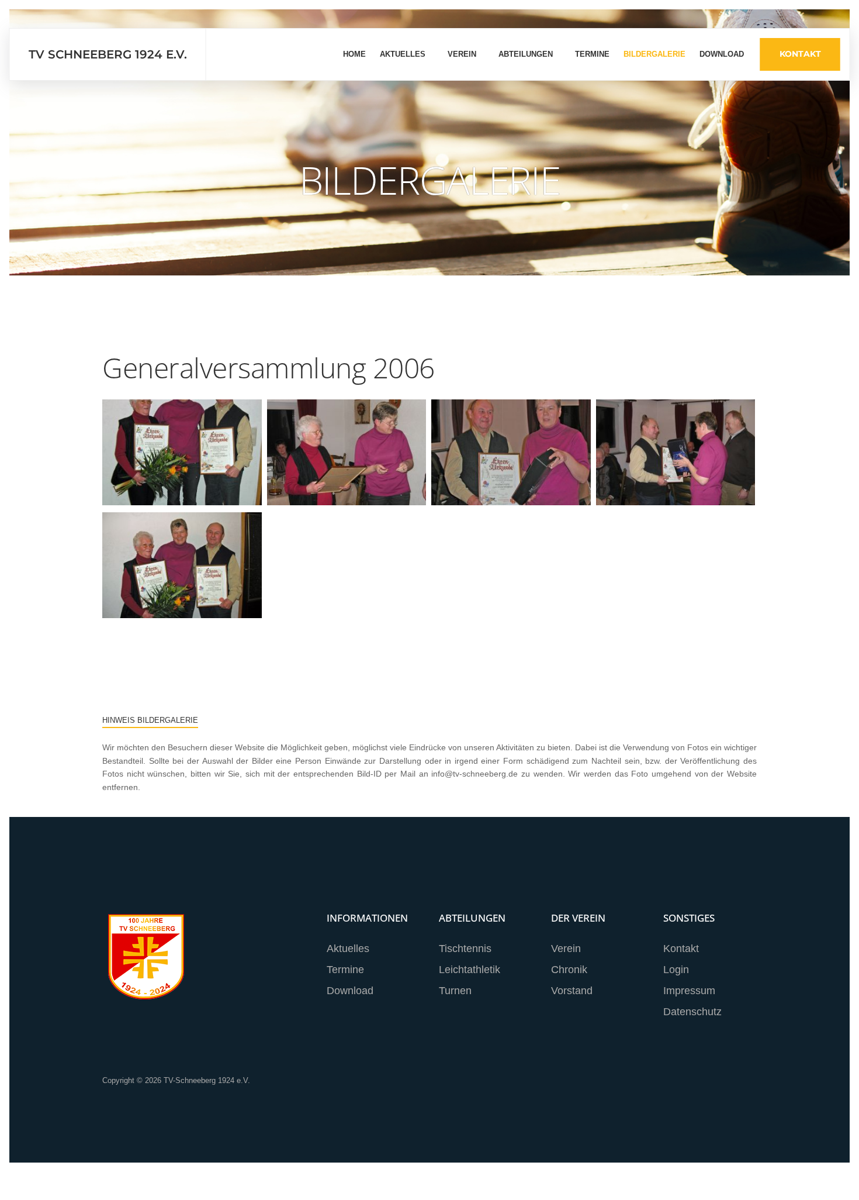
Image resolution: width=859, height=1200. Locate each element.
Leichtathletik (469, 969)
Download (721, 54)
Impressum (689, 990)
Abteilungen (525, 54)
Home (354, 54)
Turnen (455, 990)
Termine (592, 54)
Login (676, 969)
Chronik (569, 969)
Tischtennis (465, 948)
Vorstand (572, 990)
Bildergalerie (654, 54)
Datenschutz (692, 1012)
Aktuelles (402, 54)
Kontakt (800, 54)
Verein (462, 54)
